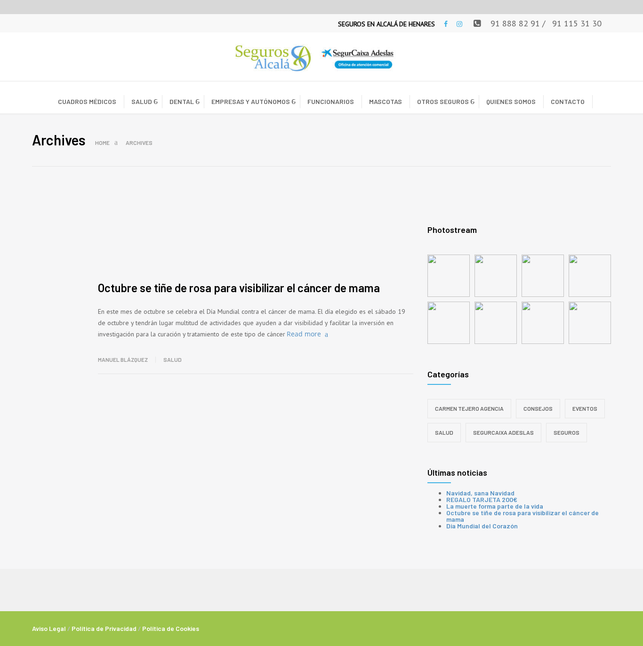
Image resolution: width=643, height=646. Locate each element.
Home (102, 142)
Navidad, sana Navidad (480, 493)
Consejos (538, 408)
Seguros (566, 432)
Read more (304, 333)
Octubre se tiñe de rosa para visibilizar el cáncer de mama (239, 288)
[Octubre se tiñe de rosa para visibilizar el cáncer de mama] (255, 234)
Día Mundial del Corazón (482, 526)
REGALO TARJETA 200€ (481, 499)
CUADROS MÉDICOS (87, 101)
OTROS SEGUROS (443, 101)
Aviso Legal (49, 628)
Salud (172, 359)
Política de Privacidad (104, 628)
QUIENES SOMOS (511, 101)
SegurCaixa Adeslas (503, 432)
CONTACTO (568, 101)
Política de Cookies (170, 628)
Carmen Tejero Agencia (469, 408)
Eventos (584, 408)
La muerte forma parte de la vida (494, 506)
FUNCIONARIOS (330, 101)
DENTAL (181, 101)
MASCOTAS (385, 101)
